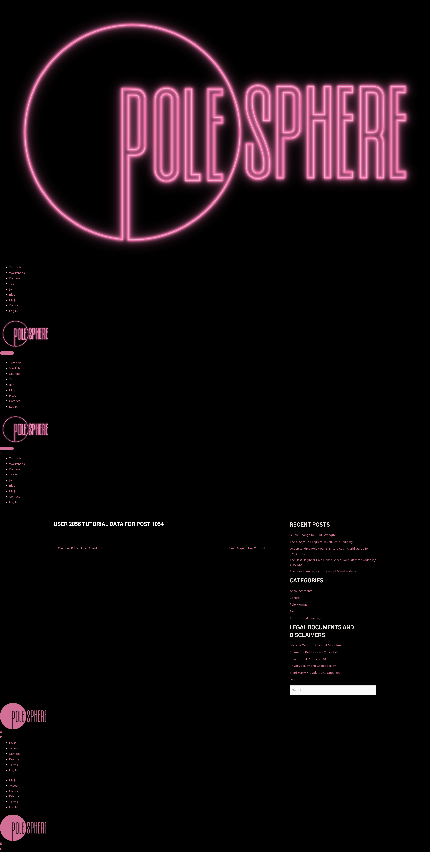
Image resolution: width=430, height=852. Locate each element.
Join (11, 289)
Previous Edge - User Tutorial (77, 548)
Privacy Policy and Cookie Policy (313, 666)
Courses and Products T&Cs (309, 659)
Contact (14, 305)
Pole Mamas (298, 604)
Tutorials (15, 267)
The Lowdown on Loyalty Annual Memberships (323, 571)
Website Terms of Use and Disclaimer (316, 645)
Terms (13, 765)
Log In (13, 311)
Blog (12, 294)
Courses (14, 278)
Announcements (301, 591)
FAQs (12, 300)
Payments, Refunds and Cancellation (315, 652)
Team (13, 283)
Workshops (17, 273)
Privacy (14, 759)
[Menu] (7, 353)
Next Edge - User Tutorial (249, 548)
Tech (293, 611)
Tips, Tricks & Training (305, 618)
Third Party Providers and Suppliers (315, 673)
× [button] (1, 357)
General (295, 598)
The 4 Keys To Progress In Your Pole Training (321, 542)
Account (14, 748)
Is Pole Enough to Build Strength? (313, 535)
